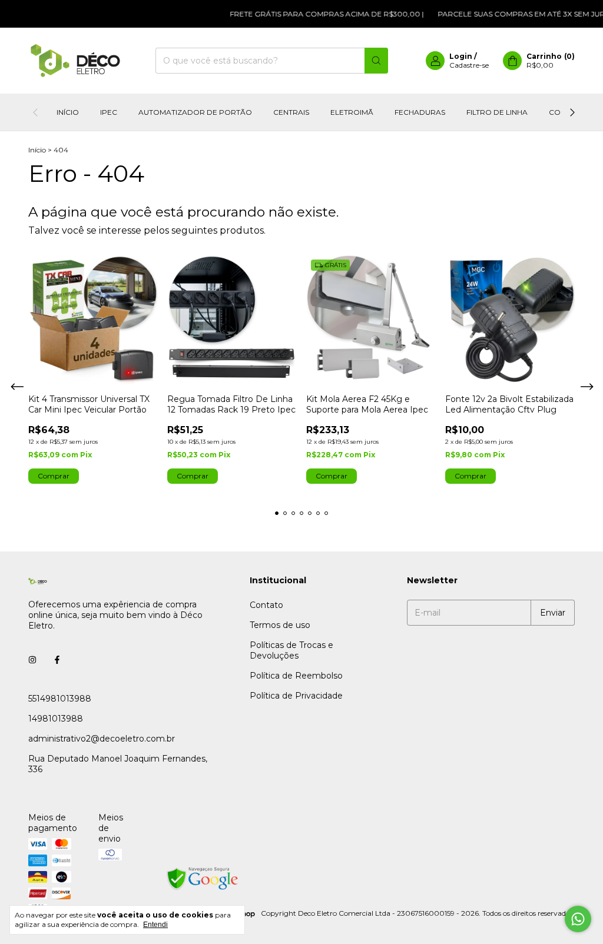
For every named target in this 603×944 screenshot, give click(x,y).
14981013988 (55, 718)
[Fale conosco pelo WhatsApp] (578, 919)
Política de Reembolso (296, 675)
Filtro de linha (497, 112)
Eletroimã (351, 112)
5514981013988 (59, 698)
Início (68, 112)
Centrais (291, 112)
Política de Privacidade (296, 695)
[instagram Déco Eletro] (32, 659)
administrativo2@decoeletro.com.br (101, 738)
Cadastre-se (469, 65)
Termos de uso (280, 625)
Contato (266, 605)
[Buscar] (376, 61)
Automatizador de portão (195, 112)
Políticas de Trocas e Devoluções (291, 650)
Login (460, 56)
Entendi (155, 924)
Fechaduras (420, 112)
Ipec (108, 112)
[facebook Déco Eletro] (57, 659)
